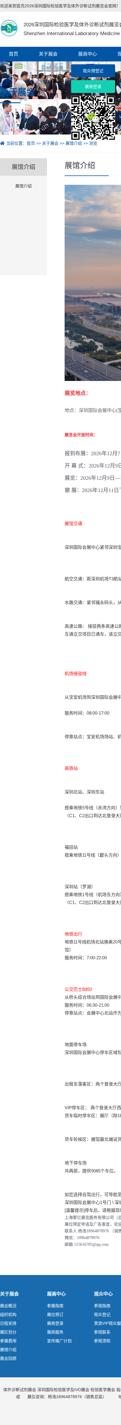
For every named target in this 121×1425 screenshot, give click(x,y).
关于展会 (48, 53)
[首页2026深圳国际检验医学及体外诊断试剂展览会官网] (9, 27)
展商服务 (55, 1332)
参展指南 (55, 1305)
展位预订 (55, 1314)
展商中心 (87, 53)
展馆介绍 (73, 143)
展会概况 (8, 1305)
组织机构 (8, 1314)
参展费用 (8, 1340)
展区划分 (8, 1332)
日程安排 (8, 1323)
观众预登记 (93, 70)
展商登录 (55, 1323)
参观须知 (102, 1340)
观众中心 (103, 1293)
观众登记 (102, 1314)
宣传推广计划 (59, 1340)
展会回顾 (8, 1358)
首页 (13, 53)
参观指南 (102, 1305)
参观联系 (102, 1332)
